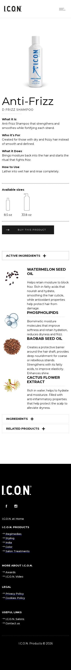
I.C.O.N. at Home (13, 518)
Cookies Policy (15, 597)
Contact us (13, 623)
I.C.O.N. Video (14, 576)
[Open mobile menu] (63, 9)
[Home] (13, 10)
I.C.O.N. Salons (15, 618)
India (9, 542)
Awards (11, 572)
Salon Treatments (18, 551)
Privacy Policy (15, 593)
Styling (10, 538)
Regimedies (13, 533)
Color (9, 546)
